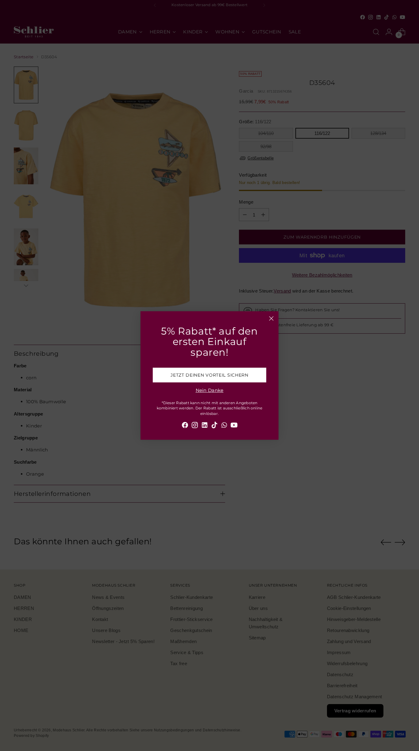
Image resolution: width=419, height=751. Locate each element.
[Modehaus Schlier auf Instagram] (194, 426)
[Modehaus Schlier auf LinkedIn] (204, 426)
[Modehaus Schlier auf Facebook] (185, 426)
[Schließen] (271, 318)
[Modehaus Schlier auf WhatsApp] (224, 426)
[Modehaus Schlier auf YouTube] (234, 426)
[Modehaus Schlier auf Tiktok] (214, 426)
